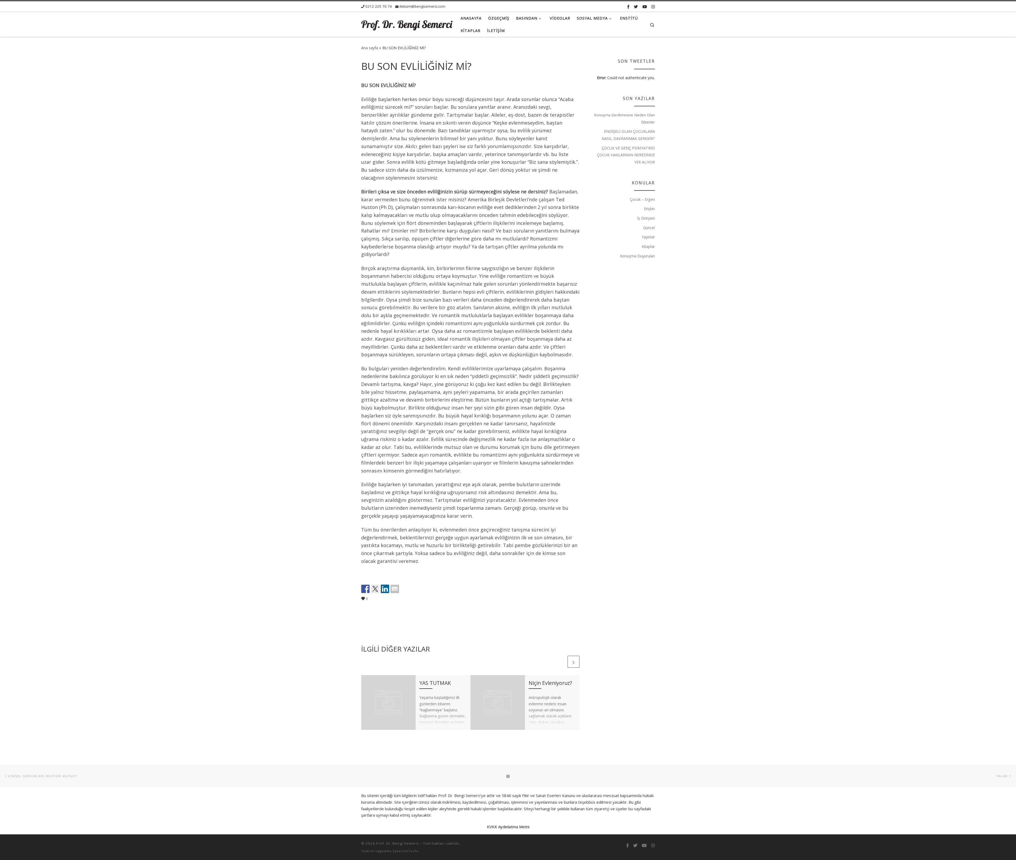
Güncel (649, 227)
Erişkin (649, 208)
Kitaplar (648, 246)
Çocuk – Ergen (642, 199)
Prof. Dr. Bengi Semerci (397, 843)
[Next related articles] (573, 662)
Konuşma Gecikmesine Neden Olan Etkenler (624, 118)
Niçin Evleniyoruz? (550, 682)
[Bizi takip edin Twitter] (636, 6)
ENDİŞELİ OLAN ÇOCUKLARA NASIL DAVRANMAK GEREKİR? (628, 135)
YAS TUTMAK (435, 682)
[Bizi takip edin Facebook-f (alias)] (628, 6)
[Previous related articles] (560, 662)
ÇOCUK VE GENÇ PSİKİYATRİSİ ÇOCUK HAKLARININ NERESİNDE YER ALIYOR (626, 155)
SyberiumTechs (406, 851)
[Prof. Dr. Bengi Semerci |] (407, 24)
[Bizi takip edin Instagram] (653, 6)
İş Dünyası (646, 218)
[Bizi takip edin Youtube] (644, 6)
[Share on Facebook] (365, 589)
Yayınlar (648, 236)
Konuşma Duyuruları (637, 255)
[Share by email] (395, 589)
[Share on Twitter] (375, 589)
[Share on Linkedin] (385, 589)
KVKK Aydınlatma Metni (508, 826)
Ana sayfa (369, 47)
